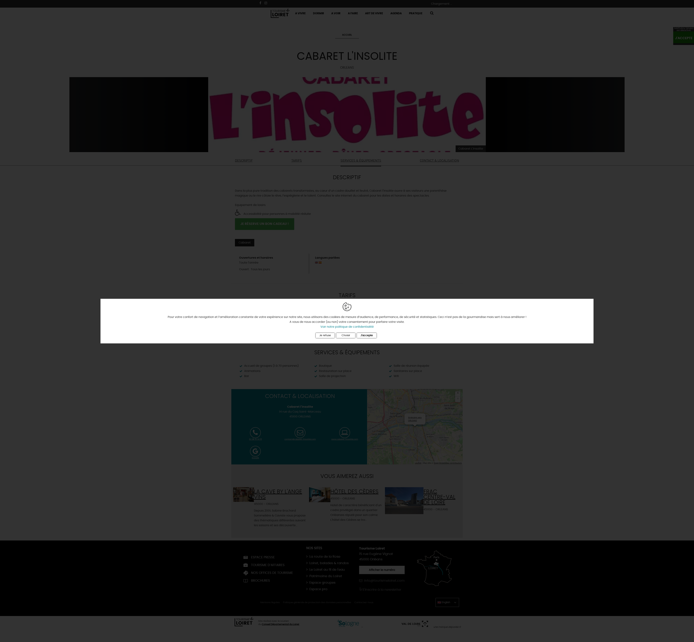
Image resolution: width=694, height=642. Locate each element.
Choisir (346, 335)
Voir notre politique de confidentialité (347, 326)
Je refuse (325, 335)
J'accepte (367, 335)
